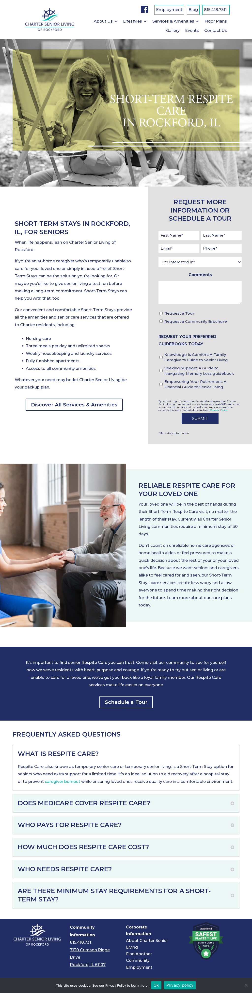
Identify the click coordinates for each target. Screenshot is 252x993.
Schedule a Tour (126, 702)
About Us (103, 22)
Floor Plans (216, 22)
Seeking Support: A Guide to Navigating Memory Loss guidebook (199, 371)
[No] (245, 985)
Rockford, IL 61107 (88, 964)
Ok (156, 985)
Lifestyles (132, 22)
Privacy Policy (219, 410)
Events (192, 31)
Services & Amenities (173, 22)
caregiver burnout (62, 781)
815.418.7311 (215, 10)
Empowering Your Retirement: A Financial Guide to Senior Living (195, 384)
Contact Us (215, 31)
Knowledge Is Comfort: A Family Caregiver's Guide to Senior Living (196, 357)
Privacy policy (180, 985)
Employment (169, 10)
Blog (193, 10)
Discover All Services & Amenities (74, 405)
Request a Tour (179, 313)
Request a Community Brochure (195, 321)
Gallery (173, 31)
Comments (200, 274)
